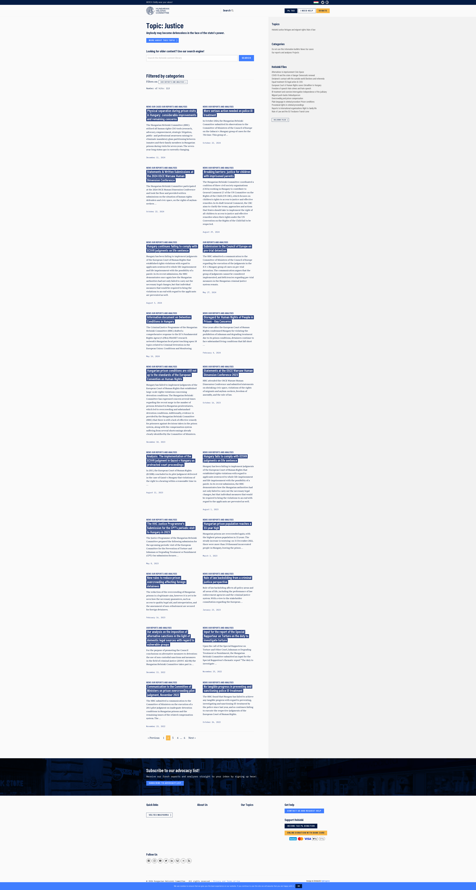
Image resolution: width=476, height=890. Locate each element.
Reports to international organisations (287, 108)
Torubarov (295, 112)
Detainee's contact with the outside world (288, 79)
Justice (281, 30)
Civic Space (299, 72)
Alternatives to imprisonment (283, 72)
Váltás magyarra (316, 2)
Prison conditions (307, 102)
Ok (299, 886)
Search (227, 10)
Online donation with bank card (306, 833)
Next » (192, 738)
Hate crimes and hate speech (299, 89)
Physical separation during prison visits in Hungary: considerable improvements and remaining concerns (171, 115)
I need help (307, 11)
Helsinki (275, 30)
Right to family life (309, 108)
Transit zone (304, 112)
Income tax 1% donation (301, 826)
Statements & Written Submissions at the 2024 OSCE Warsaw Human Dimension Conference (170, 176)
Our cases (156, 107)
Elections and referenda (314, 79)
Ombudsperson (294, 95)
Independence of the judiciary (315, 92)
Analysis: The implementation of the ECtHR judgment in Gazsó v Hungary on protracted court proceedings (170, 461)
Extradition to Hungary (312, 85)
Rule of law (311, 30)
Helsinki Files (280, 120)
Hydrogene (325, 881)
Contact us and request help (304, 811)
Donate (323, 11)
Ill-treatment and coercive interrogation (287, 92)
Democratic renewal (307, 75)
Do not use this (278, 49)
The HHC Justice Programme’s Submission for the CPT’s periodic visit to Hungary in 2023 (171, 528)
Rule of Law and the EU (281, 112)
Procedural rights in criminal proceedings (288, 105)
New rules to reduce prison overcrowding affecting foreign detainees (166, 582)
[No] (473, 886)
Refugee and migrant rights (295, 30)
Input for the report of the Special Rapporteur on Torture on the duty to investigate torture (226, 636)
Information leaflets (292, 49)
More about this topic (162, 40)
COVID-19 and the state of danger (285, 75)
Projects (295, 53)
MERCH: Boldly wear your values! (159, 2)
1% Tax (291, 11)
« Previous (154, 738)
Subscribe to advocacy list (165, 783)
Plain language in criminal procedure (286, 102)
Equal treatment (278, 82)
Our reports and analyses (172, 82)
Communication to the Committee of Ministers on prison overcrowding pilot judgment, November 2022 (171, 691)
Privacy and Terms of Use (226, 881)
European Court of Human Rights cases (287, 85)
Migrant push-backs (280, 95)
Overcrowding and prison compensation (287, 98)
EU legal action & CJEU (294, 82)
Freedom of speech (279, 89)
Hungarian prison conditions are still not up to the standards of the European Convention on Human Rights (171, 375)
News (148, 107)
